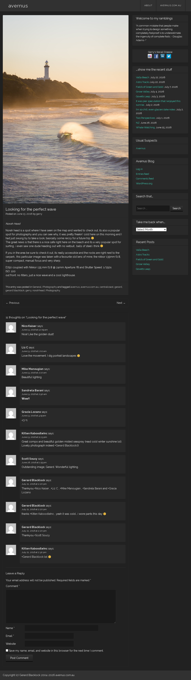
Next (121, 302)
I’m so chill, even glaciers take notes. (156, 109)
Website (11, 643)
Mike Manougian (32, 368)
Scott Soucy (29, 458)
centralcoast (106, 286)
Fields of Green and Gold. (150, 87)
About (148, 5)
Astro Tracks (142, 82)
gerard (118, 286)
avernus (18, 6)
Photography (50, 286)
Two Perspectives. (146, 118)
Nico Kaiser (29, 326)
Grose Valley (143, 91)
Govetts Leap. (143, 96)
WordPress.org (144, 183)
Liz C (25, 347)
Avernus (140, 148)
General (37, 286)
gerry (39, 213)
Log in (139, 169)
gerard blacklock (15, 290)
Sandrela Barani (32, 390)
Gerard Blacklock (66, 445)
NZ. (138, 122)
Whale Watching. (145, 127)
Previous (12, 302)
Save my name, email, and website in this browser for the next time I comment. (56, 650)
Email (10, 635)
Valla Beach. (143, 77)
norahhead (38, 290)
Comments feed (145, 178)
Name (10, 628)
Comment (13, 586)
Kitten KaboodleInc (34, 433)
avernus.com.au (170, 5)
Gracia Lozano (31, 411)
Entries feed (142, 174)
